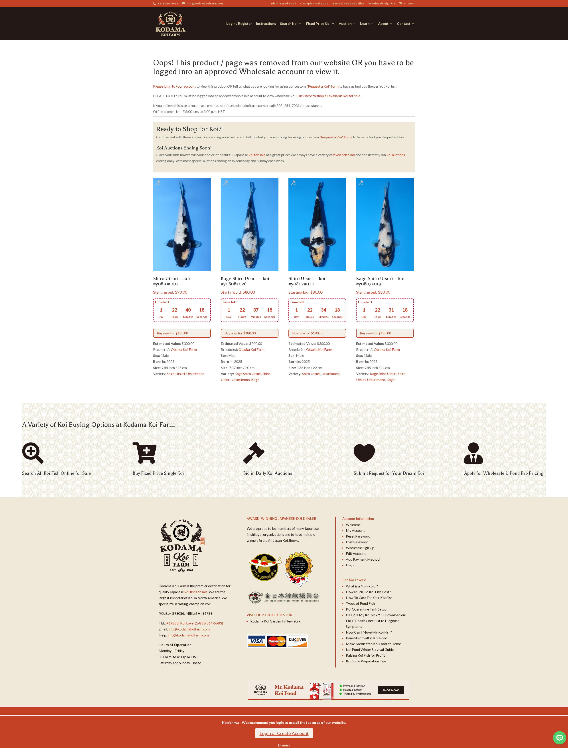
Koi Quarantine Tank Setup (366, 609)
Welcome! (354, 524)
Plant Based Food (283, 3)
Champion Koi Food (314, 3)
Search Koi (289, 24)
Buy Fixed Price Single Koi (158, 473)
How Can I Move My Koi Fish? (369, 632)
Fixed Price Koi (318, 24)
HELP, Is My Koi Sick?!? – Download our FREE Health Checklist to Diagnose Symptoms (376, 620)
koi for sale (256, 155)
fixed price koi (344, 155)
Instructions (266, 24)
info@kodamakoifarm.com (189, 629)
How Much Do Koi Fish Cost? (368, 592)
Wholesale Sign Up (381, 3)
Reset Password (358, 536)
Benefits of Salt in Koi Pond (366, 638)
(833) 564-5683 (167, 3)
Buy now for (172, 333)
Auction (345, 24)
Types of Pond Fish (360, 603)
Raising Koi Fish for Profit (365, 655)
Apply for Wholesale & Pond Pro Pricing (503, 473)
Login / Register (239, 24)
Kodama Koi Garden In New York (275, 621)
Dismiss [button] (284, 745)
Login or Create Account (284, 733)
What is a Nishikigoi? (362, 586)
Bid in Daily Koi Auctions (267, 473)
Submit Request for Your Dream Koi (389, 473)
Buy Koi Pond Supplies (348, 3)
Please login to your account (174, 86)
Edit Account (356, 553)
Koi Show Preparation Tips (366, 661)
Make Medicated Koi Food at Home (373, 644)
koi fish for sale (195, 592)
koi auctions (396, 155)
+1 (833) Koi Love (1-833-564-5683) (194, 623)
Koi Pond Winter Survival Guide (370, 649)
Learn (365, 24)
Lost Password (357, 542)
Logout (351, 565)
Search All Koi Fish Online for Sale (56, 473)
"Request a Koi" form (322, 86)
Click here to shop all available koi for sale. (329, 96)
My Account (355, 530)
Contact (403, 24)
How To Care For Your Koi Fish (369, 597)
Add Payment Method (363, 559)
